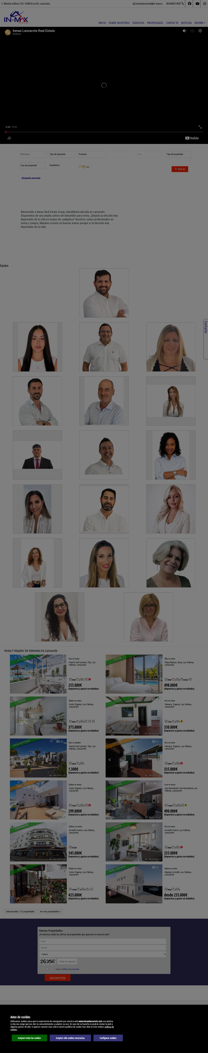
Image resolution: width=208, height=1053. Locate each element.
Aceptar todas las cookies (29, 1038)
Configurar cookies (108, 1038)
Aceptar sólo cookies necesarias (70, 1038)
